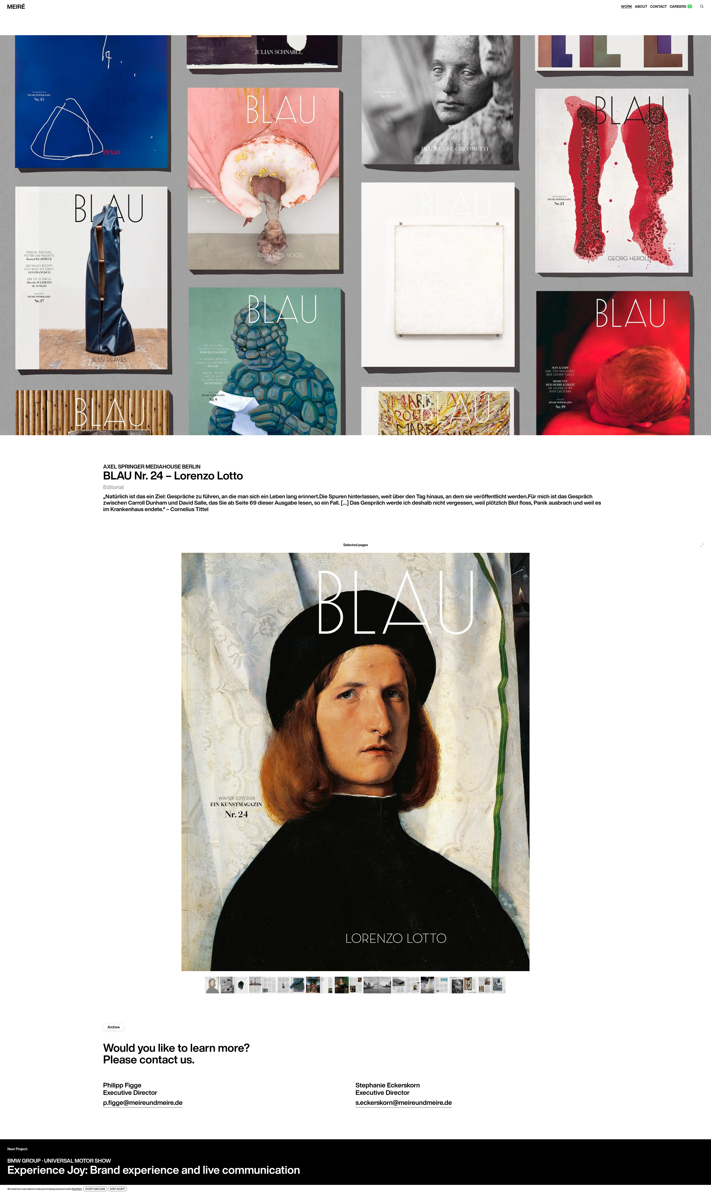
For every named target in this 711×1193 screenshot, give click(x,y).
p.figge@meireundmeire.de (143, 1102)
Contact (658, 7)
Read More (77, 1188)
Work (626, 7)
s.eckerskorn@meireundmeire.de (404, 1102)
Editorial (113, 487)
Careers (678, 7)
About (641, 7)
